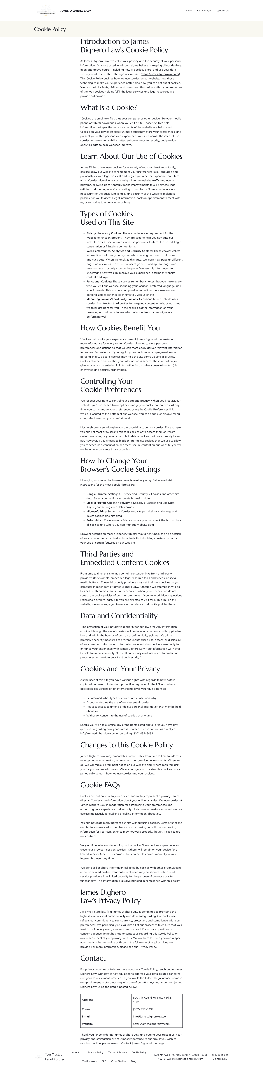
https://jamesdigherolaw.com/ (160, 74)
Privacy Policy (147, 947)
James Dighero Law (75, 10)
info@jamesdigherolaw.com (98, 733)
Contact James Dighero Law (139, 1043)
